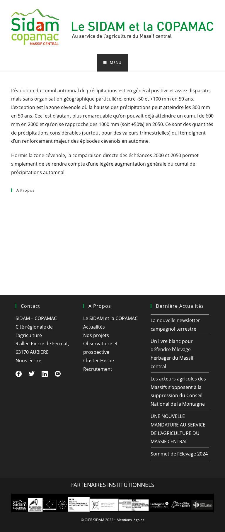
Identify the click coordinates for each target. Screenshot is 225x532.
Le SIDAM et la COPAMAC (33, 201)
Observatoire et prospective (35, 239)
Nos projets (21, 226)
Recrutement (22, 265)
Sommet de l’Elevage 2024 (179, 454)
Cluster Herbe (23, 252)
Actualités (19, 214)
